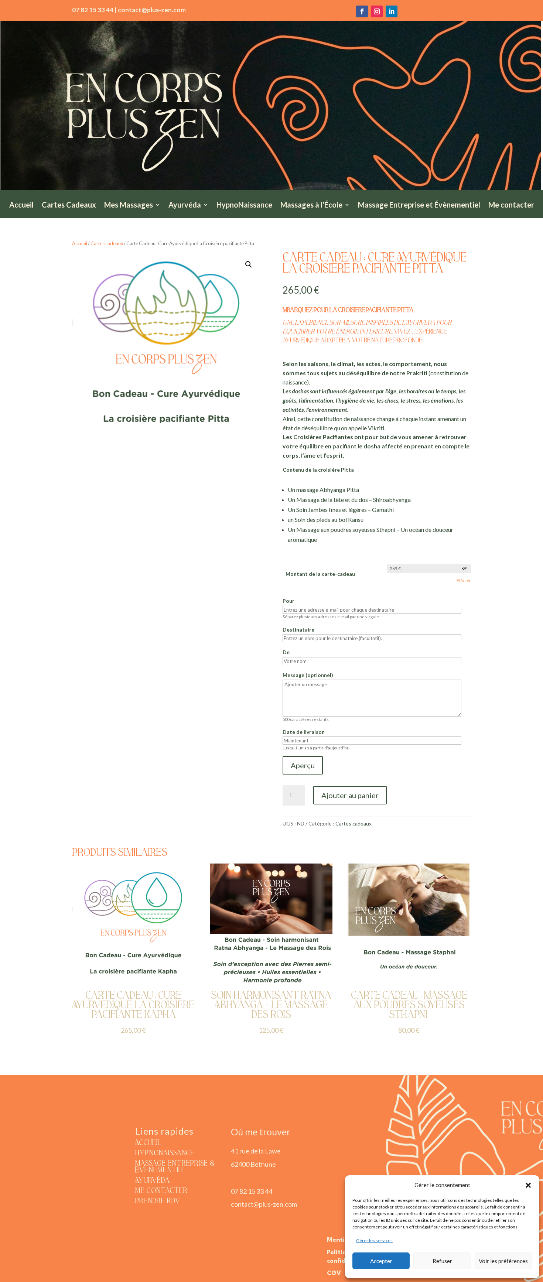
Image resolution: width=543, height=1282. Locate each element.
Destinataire (298, 629)
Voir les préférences (503, 1261)
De (286, 652)
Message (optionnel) (308, 675)
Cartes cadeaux (106, 243)
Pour (288, 601)
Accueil (21, 205)
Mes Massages (128, 205)
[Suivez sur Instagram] (377, 11)
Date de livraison (304, 732)
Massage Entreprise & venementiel (175, 1167)
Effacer (464, 580)
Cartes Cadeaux (69, 205)
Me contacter (511, 205)
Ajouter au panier (350, 795)
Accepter (381, 1261)
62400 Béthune (253, 1164)
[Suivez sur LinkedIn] (391, 11)
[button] (528, 1185)
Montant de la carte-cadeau (320, 574)
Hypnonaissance (165, 1153)
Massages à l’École (311, 205)
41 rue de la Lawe (256, 1151)
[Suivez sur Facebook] (362, 11)
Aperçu (303, 765)
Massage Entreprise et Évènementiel (419, 205)
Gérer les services (374, 1240)
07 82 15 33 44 (251, 1191)
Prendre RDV (157, 1201)
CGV (334, 1273)
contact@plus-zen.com (264, 1204)
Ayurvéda (184, 205)
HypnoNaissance (244, 205)
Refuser (442, 1261)
